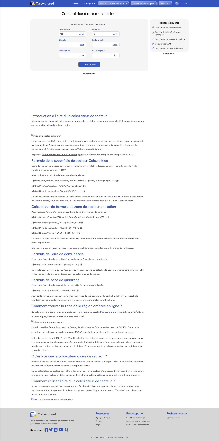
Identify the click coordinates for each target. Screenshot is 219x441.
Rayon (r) (95, 29)
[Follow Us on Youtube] (56, 430)
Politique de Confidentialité (137, 424)
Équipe (99, 421)
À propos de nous (103, 418)
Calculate (89, 64)
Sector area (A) (98, 40)
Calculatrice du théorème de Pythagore (168, 33)
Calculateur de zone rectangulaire (170, 39)
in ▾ (115, 55)
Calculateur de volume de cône (169, 48)
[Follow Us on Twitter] (51, 430)
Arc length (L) (64, 50)
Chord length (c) (98, 50)
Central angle (64, 29)
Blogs (98, 424)
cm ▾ (115, 34)
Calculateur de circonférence (168, 27)
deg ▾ (81, 34)
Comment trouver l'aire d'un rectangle (61, 154)
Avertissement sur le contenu (138, 421)
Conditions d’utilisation (135, 418)
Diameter (63, 40)
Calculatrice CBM (163, 43)
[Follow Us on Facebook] (46, 430)
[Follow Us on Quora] (66, 430)
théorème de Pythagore (121, 247)
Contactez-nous (173, 418)
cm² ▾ (115, 44)
